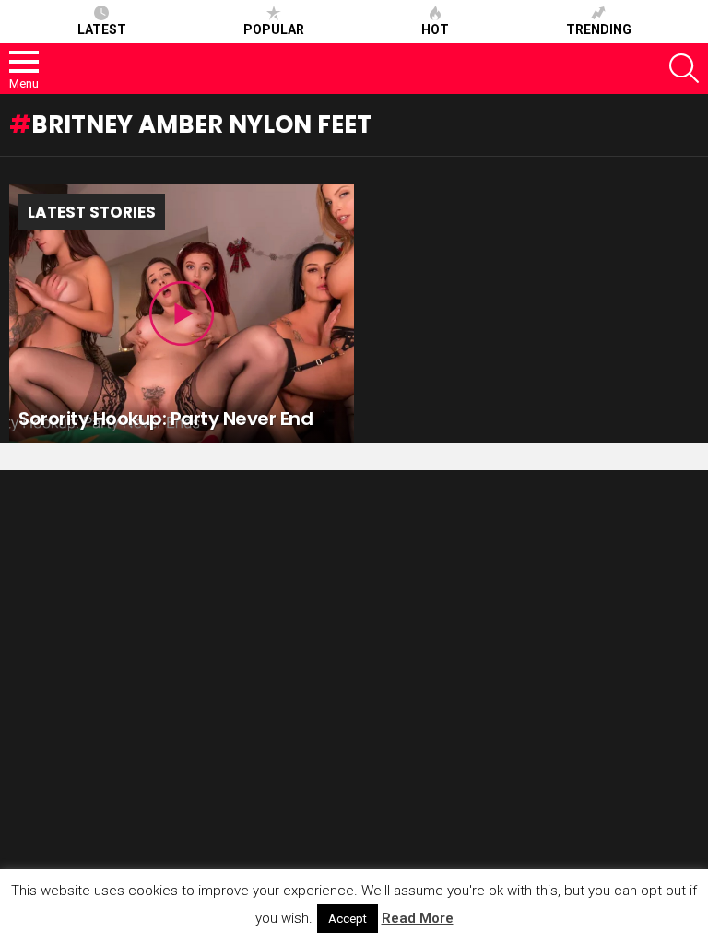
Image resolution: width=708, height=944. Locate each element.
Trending (598, 29)
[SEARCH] (684, 68)
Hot (435, 29)
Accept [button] (347, 919)
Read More (418, 918)
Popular (273, 29)
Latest (101, 29)
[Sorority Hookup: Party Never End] (181, 313)
